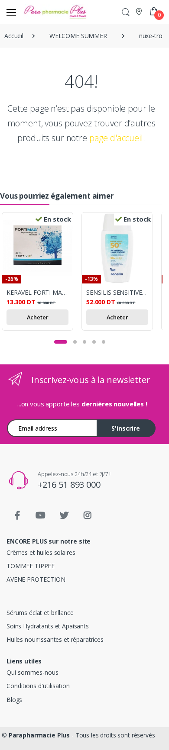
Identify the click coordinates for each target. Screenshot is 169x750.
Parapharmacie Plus (39, 735)
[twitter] (64, 515)
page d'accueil (116, 138)
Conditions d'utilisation (38, 686)
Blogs (14, 699)
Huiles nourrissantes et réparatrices (55, 639)
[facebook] (17, 515)
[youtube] (41, 515)
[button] (125, 11)
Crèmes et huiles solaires (40, 552)
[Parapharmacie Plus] (38, 11)
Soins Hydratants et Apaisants (47, 626)
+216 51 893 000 (69, 484)
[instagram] (87, 515)
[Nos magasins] (140, 11)
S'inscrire (125, 428)
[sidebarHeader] (11, 12)
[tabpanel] (41, 272)
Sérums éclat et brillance (39, 612)
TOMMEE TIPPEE (30, 566)
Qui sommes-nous (32, 672)
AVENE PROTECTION (35, 579)
